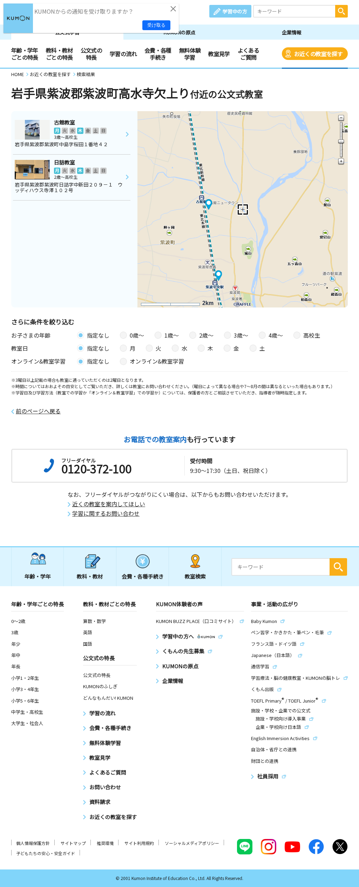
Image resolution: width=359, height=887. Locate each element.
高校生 (311, 335)
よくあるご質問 (248, 53)
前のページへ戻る (38, 411)
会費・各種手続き (157, 53)
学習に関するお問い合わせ (106, 513)
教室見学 (219, 53)
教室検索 (195, 576)
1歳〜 (171, 335)
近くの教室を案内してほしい (108, 504)
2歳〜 (206, 335)
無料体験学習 (190, 53)
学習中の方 (235, 11)
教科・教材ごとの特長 (59, 53)
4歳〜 (276, 335)
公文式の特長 (91, 53)
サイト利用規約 (139, 843)
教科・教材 (90, 576)
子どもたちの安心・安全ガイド (45, 853)
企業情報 (292, 32)
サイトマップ (73, 843)
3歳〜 (241, 335)
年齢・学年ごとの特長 (24, 53)
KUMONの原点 (179, 32)
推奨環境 (105, 843)
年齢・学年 (38, 576)
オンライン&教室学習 (157, 361)
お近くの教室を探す (318, 53)
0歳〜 (137, 335)
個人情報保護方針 (33, 843)
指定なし (98, 335)
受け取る (156, 25)
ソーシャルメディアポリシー (192, 843)
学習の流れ (123, 53)
